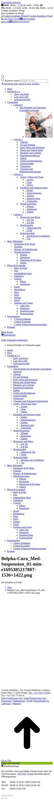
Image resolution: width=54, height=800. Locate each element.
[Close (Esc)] (2, 795)
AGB (29, 701)
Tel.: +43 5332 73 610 (39, 693)
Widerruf (16, 703)
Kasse (25, 340)
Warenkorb (9, 335)
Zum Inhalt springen (10, 2)
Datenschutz (19, 701)
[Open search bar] (2, 77)
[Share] (5, 795)
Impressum (6, 701)
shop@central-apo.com (35, 698)
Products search (12, 80)
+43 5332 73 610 (12, 19)
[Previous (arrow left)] (2, 798)
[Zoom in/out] (11, 795)
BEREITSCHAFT (21, 21)
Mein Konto (7, 332)
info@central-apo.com (11, 698)
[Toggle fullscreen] (8, 795)
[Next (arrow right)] (5, 798)
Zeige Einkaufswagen (11, 340)
